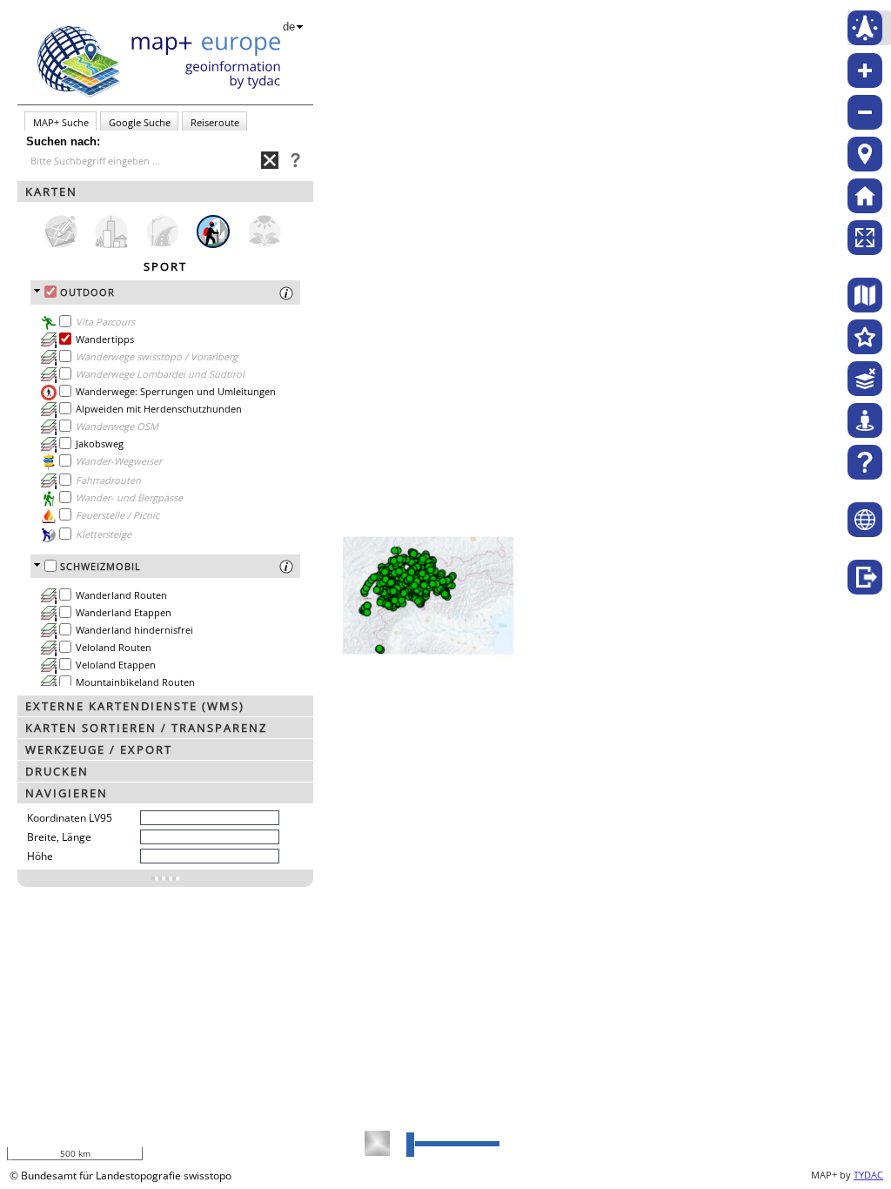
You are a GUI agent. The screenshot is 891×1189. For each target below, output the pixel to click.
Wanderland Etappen (123, 612)
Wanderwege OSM (117, 426)
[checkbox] (50, 291)
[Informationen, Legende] (49, 358)
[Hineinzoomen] (864, 70)
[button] (165, 191)
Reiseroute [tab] (215, 122)
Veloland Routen (113, 647)
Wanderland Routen (121, 594)
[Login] (864, 577)
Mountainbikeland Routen (135, 682)
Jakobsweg (100, 443)
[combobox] (143, 160)
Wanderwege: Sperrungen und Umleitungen (176, 391)
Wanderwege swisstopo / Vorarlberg (157, 356)
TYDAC (868, 1174)
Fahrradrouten (108, 480)
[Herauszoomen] (864, 112)
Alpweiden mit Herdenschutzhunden (159, 408)
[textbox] (145, 161)
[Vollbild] (864, 237)
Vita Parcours (105, 321)
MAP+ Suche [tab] (61, 122)
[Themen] (864, 336)
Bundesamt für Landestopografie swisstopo (126, 1175)
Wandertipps (105, 339)
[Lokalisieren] (864, 154)
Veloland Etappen (116, 664)
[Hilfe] (864, 462)
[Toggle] (165, 878)
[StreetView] (864, 420)
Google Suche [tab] (140, 122)
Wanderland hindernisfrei (134, 629)
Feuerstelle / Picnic (117, 514)
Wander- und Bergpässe (129, 497)
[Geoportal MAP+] (864, 519)
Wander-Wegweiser (119, 460)
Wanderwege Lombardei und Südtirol (160, 373)
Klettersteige (103, 534)
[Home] (864, 195)
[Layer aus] (864, 378)
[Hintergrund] (864, 295)
